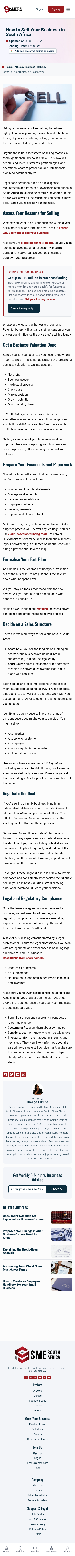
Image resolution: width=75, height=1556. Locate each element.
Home (6, 1551)
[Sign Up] (68, 1548)
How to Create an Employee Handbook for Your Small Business (21, 1285)
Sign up (56, 9)
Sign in (40, 9)
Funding (35, 1551)
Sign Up (68, 1551)
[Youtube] (49, 1377)
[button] (68, 9)
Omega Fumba (37, 1100)
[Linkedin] (31, 1377)
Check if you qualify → (24, 308)
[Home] (6, 1548)
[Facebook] (40, 1377)
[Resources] (51, 1548)
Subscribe (56, 1189)
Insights (20, 1551)
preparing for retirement (37, 243)
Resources (51, 1551)
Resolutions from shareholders (23, 958)
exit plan (42, 609)
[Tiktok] (44, 1377)
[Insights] (20, 1548)
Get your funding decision (40, 299)
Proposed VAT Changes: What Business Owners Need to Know (23, 1234)
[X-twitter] (26, 1377)
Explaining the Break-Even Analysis (20, 1251)
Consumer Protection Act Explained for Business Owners (23, 1217)
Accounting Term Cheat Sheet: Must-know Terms (23, 1268)
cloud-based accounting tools (27, 534)
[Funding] (35, 1548)
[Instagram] (35, 1377)
